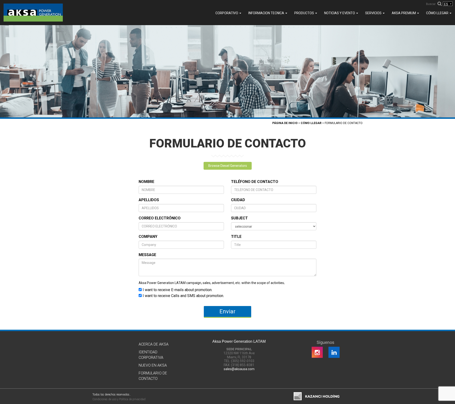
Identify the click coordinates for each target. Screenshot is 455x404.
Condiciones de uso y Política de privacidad (119, 399)
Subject (239, 218)
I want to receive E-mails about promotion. (177, 290)
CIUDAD (238, 200)
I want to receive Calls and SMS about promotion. (183, 295)
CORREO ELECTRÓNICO (160, 218)
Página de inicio (285, 123)
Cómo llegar (437, 13)
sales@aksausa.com (239, 369)
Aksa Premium (404, 13)
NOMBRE (146, 181)
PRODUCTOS (304, 13)
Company (148, 236)
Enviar (227, 311)
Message (147, 255)
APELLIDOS (149, 200)
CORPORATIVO (227, 13)
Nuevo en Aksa (153, 365)
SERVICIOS (373, 13)
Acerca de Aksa (153, 344)
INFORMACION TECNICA (266, 13)
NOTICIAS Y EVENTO (340, 13)
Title (236, 236)
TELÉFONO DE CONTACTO (254, 181)
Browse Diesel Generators (227, 166)
